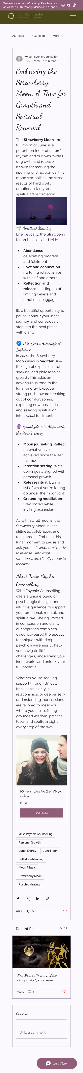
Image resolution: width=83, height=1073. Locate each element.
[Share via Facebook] (18, 899)
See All (62, 928)
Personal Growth (29, 842)
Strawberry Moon (30, 876)
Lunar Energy (27, 850)
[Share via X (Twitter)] (28, 899)
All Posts (18, 35)
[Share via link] (48, 899)
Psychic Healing (29, 884)
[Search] (32, 17)
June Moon (50, 850)
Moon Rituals (27, 867)
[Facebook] (69, 5)
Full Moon (38, 35)
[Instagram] (63, 5)
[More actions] (64, 58)
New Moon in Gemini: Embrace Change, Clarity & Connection (37, 977)
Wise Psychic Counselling (36, 834)
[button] (41, 778)
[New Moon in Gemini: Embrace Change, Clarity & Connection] (41, 952)
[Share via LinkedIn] (38, 899)
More (56, 35)
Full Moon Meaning (31, 859)
